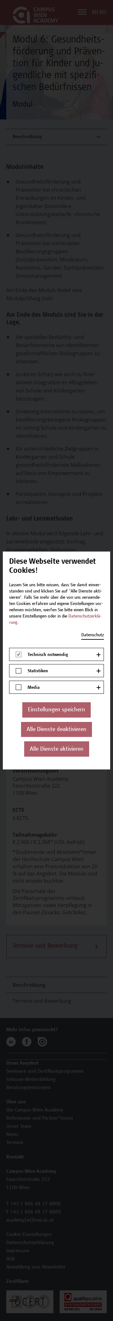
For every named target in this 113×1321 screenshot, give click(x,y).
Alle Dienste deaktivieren (56, 730)
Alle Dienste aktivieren (56, 749)
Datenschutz (92, 635)
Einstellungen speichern (56, 710)
